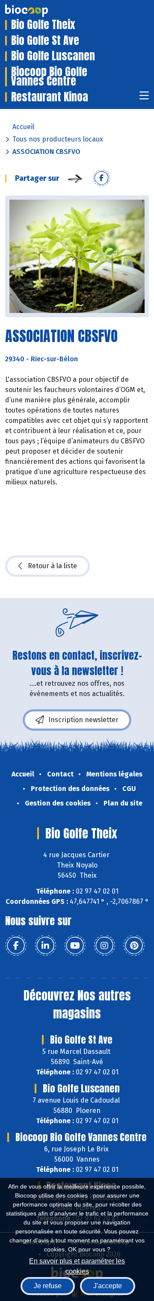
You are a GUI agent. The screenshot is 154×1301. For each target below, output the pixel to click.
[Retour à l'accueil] (39, 10)
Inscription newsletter (83, 720)
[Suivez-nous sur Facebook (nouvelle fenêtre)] (16, 945)
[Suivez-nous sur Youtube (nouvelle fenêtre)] (75, 945)
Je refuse (48, 1285)
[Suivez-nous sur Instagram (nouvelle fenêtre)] (104, 945)
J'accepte (107, 1285)
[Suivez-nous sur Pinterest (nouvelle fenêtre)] (134, 945)
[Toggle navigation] (144, 98)
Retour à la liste (52, 566)
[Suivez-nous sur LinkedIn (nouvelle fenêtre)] (45, 945)
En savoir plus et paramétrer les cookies (77, 1265)
